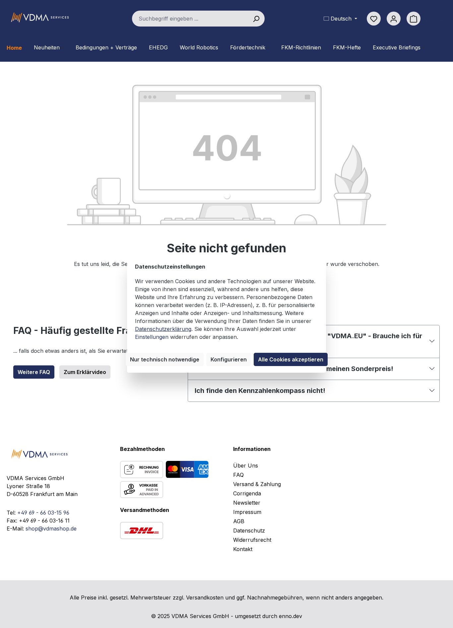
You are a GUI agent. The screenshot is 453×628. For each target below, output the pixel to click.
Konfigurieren (229, 359)
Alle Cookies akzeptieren (290, 359)
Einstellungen (151, 337)
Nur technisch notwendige (164, 359)
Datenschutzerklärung (163, 329)
